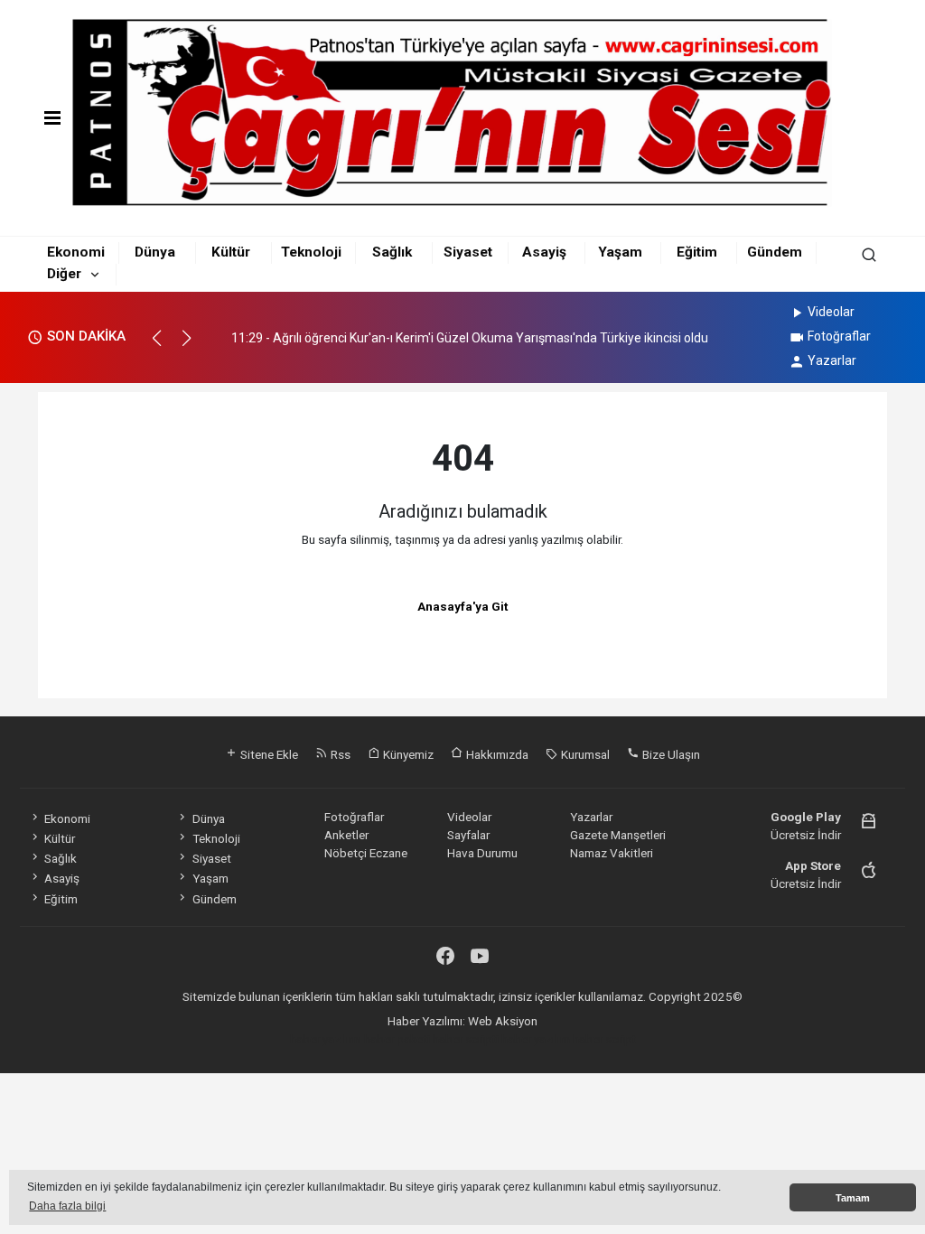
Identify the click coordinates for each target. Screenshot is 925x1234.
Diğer (64, 274)
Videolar (831, 311)
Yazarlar (832, 360)
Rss (339, 754)
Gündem (774, 252)
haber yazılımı (325, 1039)
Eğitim (697, 252)
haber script (604, 1039)
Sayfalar (468, 834)
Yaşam (620, 252)
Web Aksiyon (502, 1021)
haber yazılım (535, 1039)
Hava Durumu (482, 853)
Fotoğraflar (839, 336)
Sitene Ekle (268, 754)
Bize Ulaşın (670, 754)
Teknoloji (311, 252)
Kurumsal (584, 754)
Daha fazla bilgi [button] (67, 1206)
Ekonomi (76, 252)
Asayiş (544, 252)
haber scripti (466, 1039)
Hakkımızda (495, 754)
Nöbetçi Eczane (365, 853)
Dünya (155, 252)
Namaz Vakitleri (611, 853)
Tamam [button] (853, 1197)
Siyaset (468, 252)
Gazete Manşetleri (618, 834)
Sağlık (392, 252)
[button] (165, 346)
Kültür (230, 252)
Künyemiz (407, 754)
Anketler (346, 834)
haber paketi (397, 1039)
